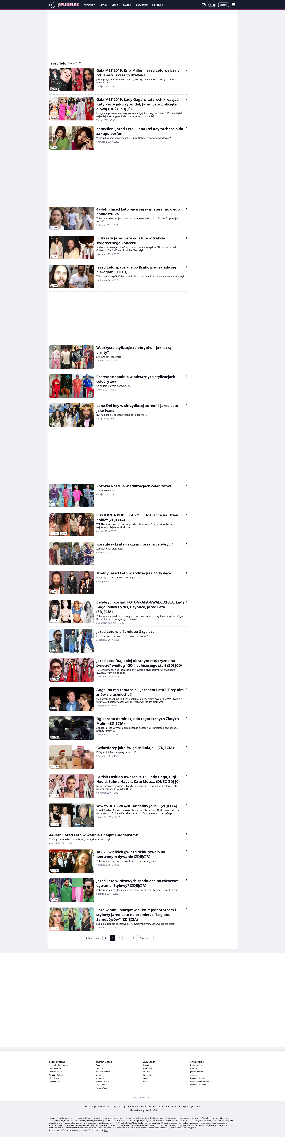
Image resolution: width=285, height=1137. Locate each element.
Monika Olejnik (55, 1068)
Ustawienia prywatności (143, 1110)
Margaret (100, 1078)
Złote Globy (147, 1068)
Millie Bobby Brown (198, 1084)
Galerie (127, 5)
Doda (98, 1065)
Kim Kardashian (55, 1071)
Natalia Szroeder (103, 1081)
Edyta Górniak (101, 1084)
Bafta (145, 1081)
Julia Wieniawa (55, 1078)
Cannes (146, 1078)
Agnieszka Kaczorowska (58, 1065)
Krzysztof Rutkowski (57, 1075)
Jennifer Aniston (196, 1071)
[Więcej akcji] (186, 70)
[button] (212, 5)
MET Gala (147, 1071)
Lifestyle (157, 5)
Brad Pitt (193, 1068)
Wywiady (89, 5)
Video (115, 5)
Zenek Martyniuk (103, 1071)
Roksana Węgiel (102, 1088)
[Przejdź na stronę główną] (52, 7)
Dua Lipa (99, 1068)
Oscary (146, 1065)
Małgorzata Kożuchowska (200, 1081)
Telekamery (148, 1075)
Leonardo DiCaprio (198, 1078)
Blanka (99, 1075)
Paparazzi (142, 5)
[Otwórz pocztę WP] (203, 5)
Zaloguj (223, 4)
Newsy (103, 5)
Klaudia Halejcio (55, 1081)
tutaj (106, 1130)
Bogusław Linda (196, 1065)
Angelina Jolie (195, 1075)
